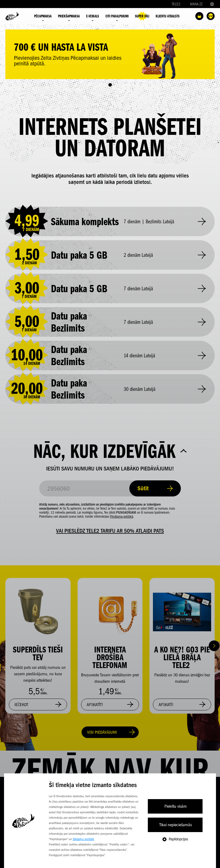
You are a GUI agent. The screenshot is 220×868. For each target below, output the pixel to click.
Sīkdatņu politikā (83, 839)
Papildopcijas (178, 839)
